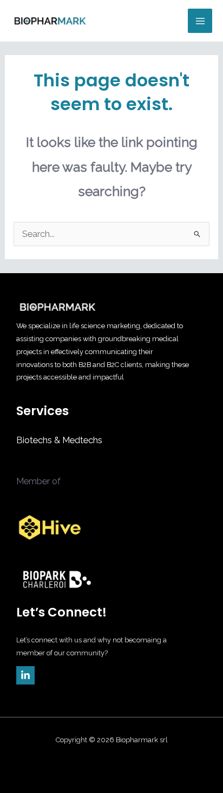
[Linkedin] (25, 675)
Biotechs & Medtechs (59, 440)
